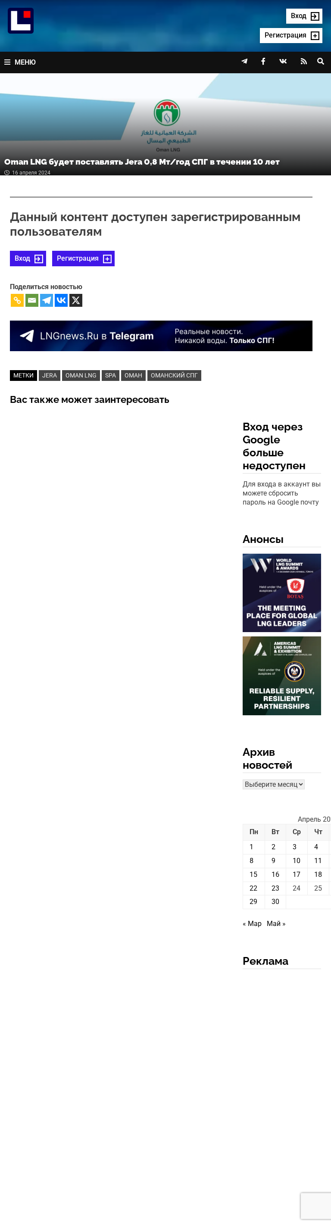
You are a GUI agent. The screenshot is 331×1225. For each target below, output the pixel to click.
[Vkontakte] (61, 300)
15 (253, 874)
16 (275, 874)
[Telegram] (46, 300)
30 (275, 902)
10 (296, 861)
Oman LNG (81, 375)
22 (253, 888)
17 (296, 874)
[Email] (31, 300)
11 (318, 861)
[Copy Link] (17, 300)
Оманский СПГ (174, 375)
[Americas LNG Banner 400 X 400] (282, 677)
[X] (75, 300)
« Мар (252, 924)
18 (318, 874)
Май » (276, 924)
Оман (133, 375)
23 (275, 888)
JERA (49, 375)
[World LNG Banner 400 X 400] (282, 595)
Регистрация (78, 258)
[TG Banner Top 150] (161, 335)
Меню (25, 62)
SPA (110, 375)
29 (253, 902)
